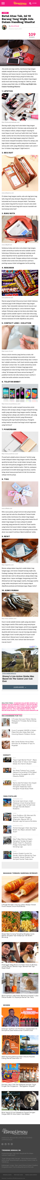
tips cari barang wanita (22, 709)
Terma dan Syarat (31, 1175)
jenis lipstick (7, 709)
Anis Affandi (15, 26)
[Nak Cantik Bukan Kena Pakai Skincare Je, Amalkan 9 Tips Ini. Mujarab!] (6, 745)
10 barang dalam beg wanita (24, 703)
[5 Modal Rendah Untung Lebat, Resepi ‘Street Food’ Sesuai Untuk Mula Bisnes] (20, 902)
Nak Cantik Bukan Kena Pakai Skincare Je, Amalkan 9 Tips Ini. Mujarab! (23, 743)
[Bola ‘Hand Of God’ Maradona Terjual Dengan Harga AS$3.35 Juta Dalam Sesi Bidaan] (20, 1110)
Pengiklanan (7, 1175)
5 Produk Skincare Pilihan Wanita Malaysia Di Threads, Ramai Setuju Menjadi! (24, 721)
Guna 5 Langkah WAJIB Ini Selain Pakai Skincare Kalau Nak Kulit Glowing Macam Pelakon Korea (24, 732)
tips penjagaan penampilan (27, 710)
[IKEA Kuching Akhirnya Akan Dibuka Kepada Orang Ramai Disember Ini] (20, 1054)
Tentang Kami (18, 1175)
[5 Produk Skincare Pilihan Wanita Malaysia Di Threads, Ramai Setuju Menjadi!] (6, 722)
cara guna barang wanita (27, 707)
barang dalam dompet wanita (19, 706)
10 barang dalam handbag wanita (20, 703)
